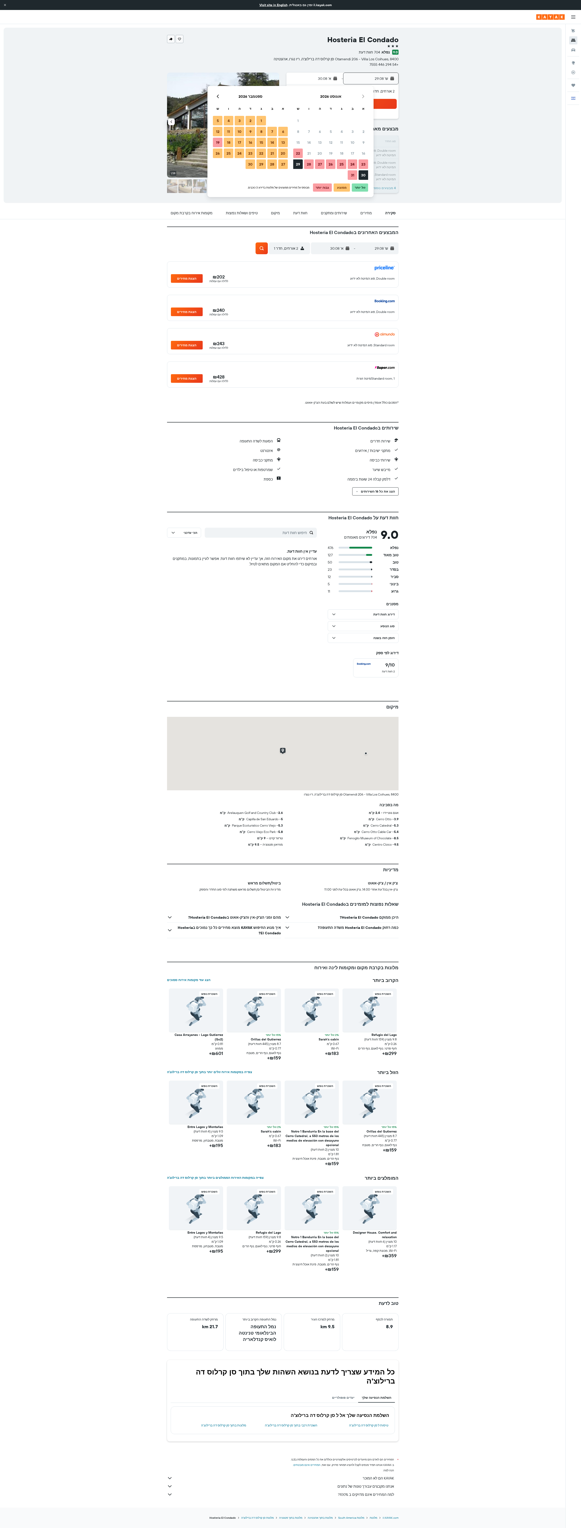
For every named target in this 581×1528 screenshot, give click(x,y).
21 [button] (309, 153)
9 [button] (363, 142)
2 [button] (363, 131)
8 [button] (298, 131)
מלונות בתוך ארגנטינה (320, 1517)
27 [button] (320, 164)
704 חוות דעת (369, 52)
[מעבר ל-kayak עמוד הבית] (550, 17)
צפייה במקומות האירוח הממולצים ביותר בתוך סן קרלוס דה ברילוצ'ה (215, 1178)
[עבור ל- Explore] (573, 62)
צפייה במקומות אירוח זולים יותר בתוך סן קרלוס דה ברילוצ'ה (209, 1072)
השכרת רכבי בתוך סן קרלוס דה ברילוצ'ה (291, 1425)
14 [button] (309, 142)
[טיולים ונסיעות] (573, 85)
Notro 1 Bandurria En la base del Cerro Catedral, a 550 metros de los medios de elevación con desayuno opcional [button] (312, 1138)
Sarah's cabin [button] (329, 1039)
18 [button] (341, 153)
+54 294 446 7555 (384, 64)
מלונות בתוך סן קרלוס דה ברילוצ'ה (223, 1425)
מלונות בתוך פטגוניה (290, 1517)
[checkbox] (376, 667)
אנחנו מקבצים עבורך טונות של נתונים (365, 1486)
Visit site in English (273, 5)
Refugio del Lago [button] (384, 1035)
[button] (5, 5)
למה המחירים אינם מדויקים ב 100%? (366, 1494)
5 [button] (331, 131)
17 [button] (352, 153)
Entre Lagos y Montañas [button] (205, 1127)
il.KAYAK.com (391, 1517)
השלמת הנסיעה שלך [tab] (376, 1398)
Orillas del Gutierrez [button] (266, 1039)
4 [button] (342, 131)
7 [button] (309, 131)
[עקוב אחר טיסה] (573, 72)
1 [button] (298, 120)
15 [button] (298, 142)
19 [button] (330, 153)
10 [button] (353, 142)
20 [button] (320, 153)
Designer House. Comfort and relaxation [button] (375, 1234)
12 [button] (330, 142)
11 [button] (341, 142)
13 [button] (320, 142)
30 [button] (363, 175)
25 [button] (342, 164)
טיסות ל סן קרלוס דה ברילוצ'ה (368, 1425)
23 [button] (363, 164)
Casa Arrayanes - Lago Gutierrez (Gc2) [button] (199, 1037)
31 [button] (352, 175)
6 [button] (320, 131)
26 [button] (331, 164)
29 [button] (298, 164)
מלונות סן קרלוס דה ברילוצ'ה (257, 1517)
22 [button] (298, 153)
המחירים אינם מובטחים (306, 1465)
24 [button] (352, 164)
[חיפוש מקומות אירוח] (573, 40)
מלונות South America (351, 1517)
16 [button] (363, 153)
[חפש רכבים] (573, 49)
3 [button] (353, 131)
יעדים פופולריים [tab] (343, 1398)
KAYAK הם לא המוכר (378, 1478)
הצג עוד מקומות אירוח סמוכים (188, 980)
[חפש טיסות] (573, 30)
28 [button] (309, 164)
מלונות (373, 1517)
